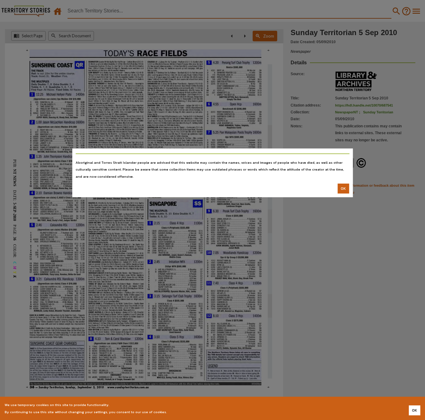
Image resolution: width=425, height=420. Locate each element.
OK (343, 188)
